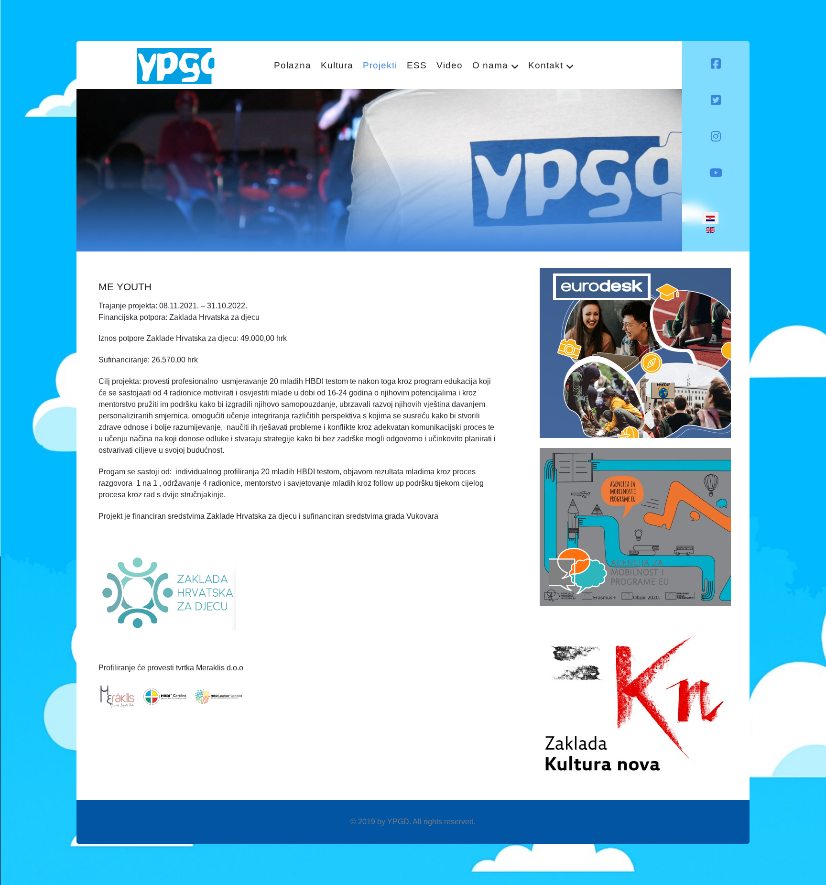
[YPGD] (179, 64)
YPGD (398, 822)
